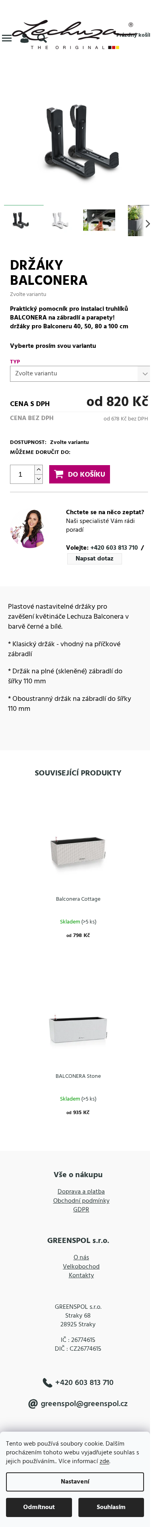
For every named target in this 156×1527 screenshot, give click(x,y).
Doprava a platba (81, 1192)
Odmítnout (39, 1507)
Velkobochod (81, 1267)
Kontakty (81, 1276)
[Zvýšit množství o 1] (38, 469)
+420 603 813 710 (114, 548)
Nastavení (75, 1482)
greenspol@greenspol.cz (84, 1403)
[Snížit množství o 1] (38, 478)
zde (104, 1461)
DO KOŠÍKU (86, 475)
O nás (81, 1258)
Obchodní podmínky (81, 1201)
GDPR (81, 1210)
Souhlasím (111, 1507)
